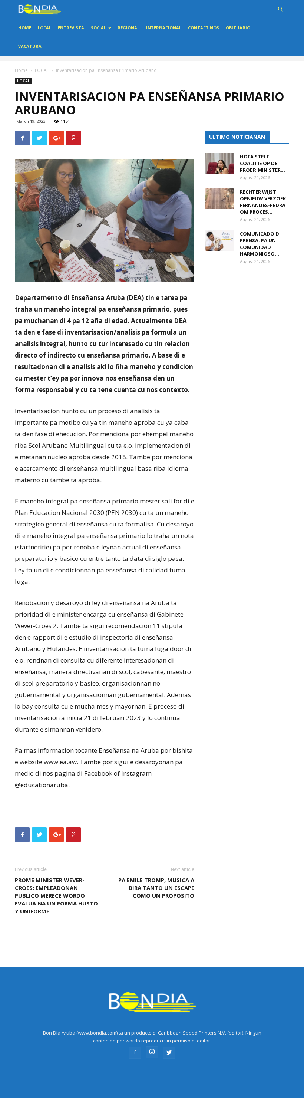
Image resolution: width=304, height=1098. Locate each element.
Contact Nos (203, 27)
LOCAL (44, 27)
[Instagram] (152, 1052)
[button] (280, 9)
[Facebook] (135, 1053)
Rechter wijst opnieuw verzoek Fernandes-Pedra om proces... (263, 201)
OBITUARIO (238, 27)
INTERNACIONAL (163, 27)
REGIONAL (128, 27)
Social (98, 27)
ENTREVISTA (71, 27)
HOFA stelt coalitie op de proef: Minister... (262, 163)
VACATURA (30, 46)
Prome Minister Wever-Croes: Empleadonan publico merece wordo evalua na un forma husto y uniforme (56, 895)
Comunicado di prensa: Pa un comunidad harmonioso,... (260, 243)
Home (24, 27)
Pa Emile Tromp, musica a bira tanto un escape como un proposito (156, 887)
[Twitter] (169, 1053)
